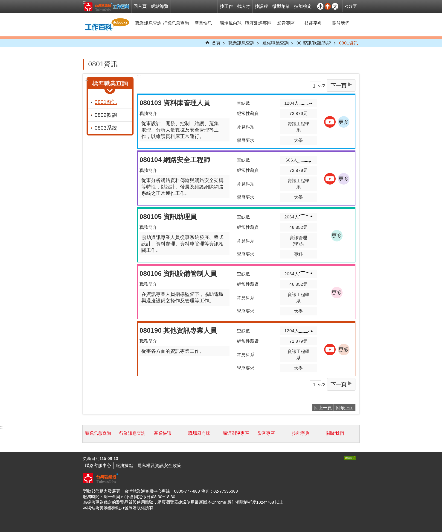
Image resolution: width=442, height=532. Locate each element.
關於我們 (340, 23)
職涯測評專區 (258, 23)
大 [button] (335, 6)
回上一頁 (323, 407)
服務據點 (124, 465)
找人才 (243, 6)
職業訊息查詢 (148, 23)
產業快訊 (203, 23)
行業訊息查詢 (176, 23)
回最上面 (345, 407)
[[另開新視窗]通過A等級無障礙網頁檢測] (350, 458)
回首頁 (140, 6)
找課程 (261, 6)
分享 (353, 6)
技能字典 (313, 23)
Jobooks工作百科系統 (106, 6)
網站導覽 (160, 6)
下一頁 (338, 85)
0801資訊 (348, 42)
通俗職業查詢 (275, 42)
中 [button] (328, 6)
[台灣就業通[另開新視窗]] (101, 482)
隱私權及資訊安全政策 (159, 465)
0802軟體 (106, 115)
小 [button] (320, 6)
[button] (330, 122)
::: (84, 2)
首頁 (216, 42)
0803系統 (106, 128)
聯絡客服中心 (98, 465)
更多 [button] (343, 122)
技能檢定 (303, 6)
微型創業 (281, 6)
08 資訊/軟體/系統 (314, 42)
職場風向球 (231, 23)
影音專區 (286, 23)
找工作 (226, 6)
